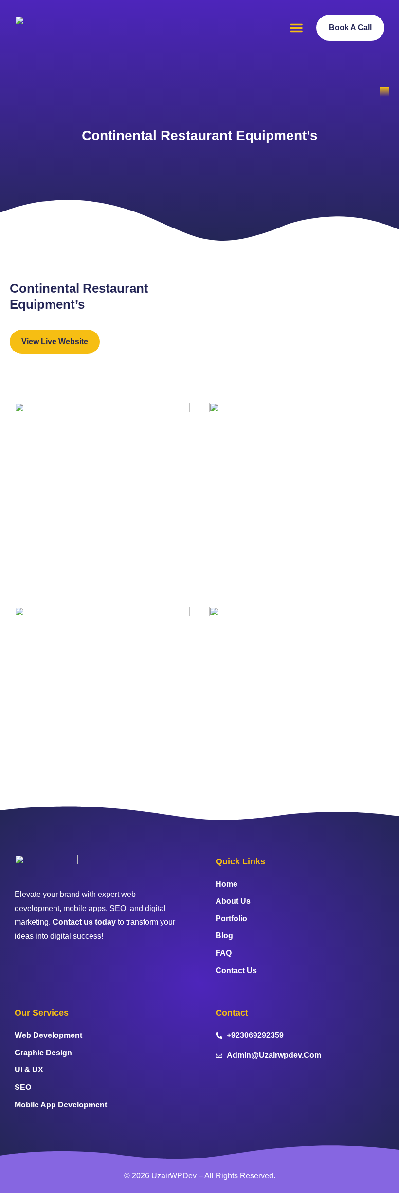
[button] (296, 28)
